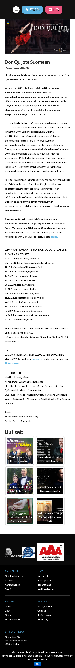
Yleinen (15, 68)
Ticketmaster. (12, 363)
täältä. (54, 236)
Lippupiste (37, 358)
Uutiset (8, 68)
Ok (37, 664)
